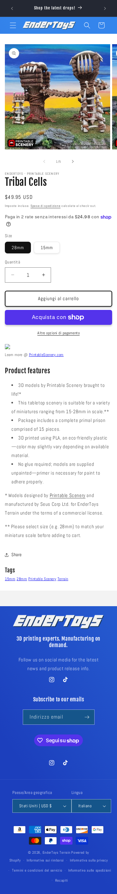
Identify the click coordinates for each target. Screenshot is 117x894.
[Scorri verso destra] (73, 161)
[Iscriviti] (87, 717)
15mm (47, 247)
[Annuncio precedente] (12, 8)
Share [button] (16, 554)
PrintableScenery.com (46, 354)
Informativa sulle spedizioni (89, 870)
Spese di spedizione (45, 206)
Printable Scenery (67, 495)
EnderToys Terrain (57, 852)
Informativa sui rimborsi (45, 860)
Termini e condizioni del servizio (37, 870)
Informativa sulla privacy (89, 860)
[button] (13, 25)
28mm (18, 247)
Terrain (63, 578)
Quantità (12, 262)
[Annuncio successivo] (105, 8)
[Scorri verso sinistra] (44, 161)
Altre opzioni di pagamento (58, 333)
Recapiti (61, 880)
